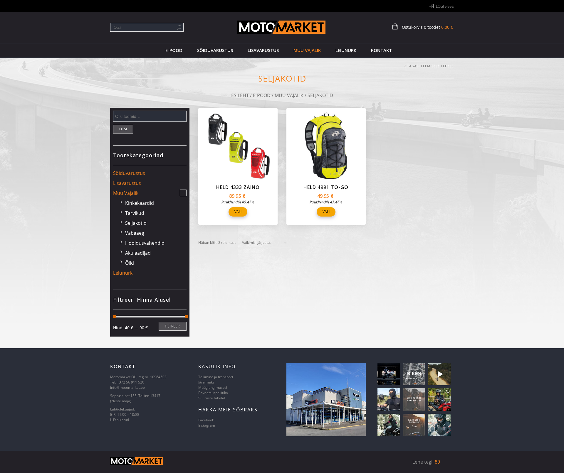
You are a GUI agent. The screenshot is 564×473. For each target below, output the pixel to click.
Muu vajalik (307, 50)
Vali (237, 211)
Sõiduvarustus (215, 50)
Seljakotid (136, 223)
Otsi (123, 128)
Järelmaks (206, 382)
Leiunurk (345, 50)
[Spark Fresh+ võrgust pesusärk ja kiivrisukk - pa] (388, 399)
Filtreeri (172, 326)
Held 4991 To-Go (325, 187)
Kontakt (381, 50)
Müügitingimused (212, 387)
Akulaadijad (138, 253)
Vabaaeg (134, 233)
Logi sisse (445, 6)
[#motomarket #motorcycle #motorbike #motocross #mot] (414, 374)
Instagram (206, 425)
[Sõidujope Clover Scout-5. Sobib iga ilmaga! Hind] (439, 399)
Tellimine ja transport (215, 376)
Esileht (240, 95)
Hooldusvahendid (144, 243)
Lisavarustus (263, 50)
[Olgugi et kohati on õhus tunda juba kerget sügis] (388, 374)
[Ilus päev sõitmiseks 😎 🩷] (388, 425)
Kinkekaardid (139, 203)
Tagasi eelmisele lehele (430, 66)
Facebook (206, 420)
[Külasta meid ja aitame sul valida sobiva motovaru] (439, 374)
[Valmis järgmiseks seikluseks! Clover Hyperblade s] (439, 425)
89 (437, 462)
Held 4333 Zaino (238, 187)
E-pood (173, 50)
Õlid (129, 263)
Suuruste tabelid (211, 398)
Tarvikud (134, 213)
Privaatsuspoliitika (213, 392)
